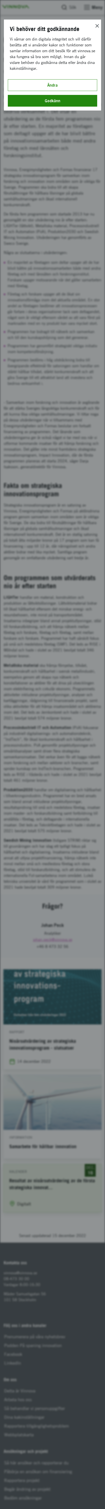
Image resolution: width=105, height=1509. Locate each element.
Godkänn (52, 100)
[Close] (97, 26)
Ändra (52, 85)
